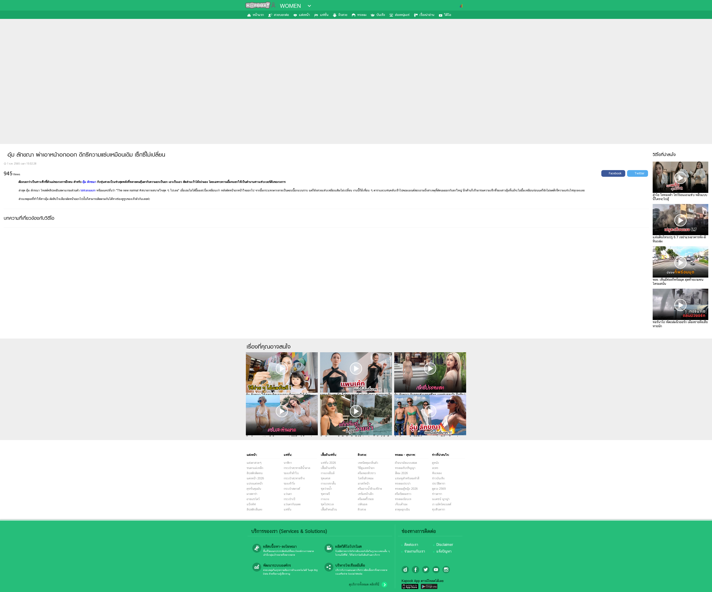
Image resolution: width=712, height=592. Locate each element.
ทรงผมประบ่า (403, 483)
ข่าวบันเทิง (438, 478)
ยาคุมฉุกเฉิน (402, 509)
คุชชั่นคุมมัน (254, 488)
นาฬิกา (288, 463)
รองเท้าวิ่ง (289, 483)
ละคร (435, 468)
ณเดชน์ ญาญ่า (440, 499)
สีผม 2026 (401, 473)
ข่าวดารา (437, 494)
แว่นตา (288, 494)
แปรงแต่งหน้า (255, 483)
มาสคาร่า (252, 494)
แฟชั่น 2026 (328, 463)
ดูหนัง (435, 463)
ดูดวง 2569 (439, 488)
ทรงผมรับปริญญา (405, 468)
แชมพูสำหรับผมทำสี (407, 478)
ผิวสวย (342, 15)
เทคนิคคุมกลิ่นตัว (368, 463)
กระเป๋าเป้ (289, 499)
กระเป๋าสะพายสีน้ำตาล (297, 468)
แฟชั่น (324, 15)
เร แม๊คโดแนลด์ (441, 504)
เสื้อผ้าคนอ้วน (329, 509)
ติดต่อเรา (411, 544)
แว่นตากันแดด (292, 504)
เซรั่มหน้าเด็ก (365, 494)
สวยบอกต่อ (281, 15)
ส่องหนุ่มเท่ (402, 15)
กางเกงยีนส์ (327, 473)
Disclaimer (444, 544)
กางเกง (325, 499)
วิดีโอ (447, 15)
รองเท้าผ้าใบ (291, 473)
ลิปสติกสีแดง (254, 509)
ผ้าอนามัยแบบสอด (406, 463)
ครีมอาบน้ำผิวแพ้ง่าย (370, 488)
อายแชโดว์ (253, 499)
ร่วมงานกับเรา (414, 551)
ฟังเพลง (437, 473)
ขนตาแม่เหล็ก (255, 468)
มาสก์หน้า (364, 483)
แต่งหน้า (304, 15)
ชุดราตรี (325, 494)
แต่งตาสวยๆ (254, 463)
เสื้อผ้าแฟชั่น (328, 468)
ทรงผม (361, 15)
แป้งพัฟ (251, 504)
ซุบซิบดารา (438, 509)
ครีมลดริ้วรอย (366, 499)
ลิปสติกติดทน (255, 473)
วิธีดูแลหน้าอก (366, 468)
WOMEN (290, 5)
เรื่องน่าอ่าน (426, 15)
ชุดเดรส (325, 478)
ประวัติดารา (438, 483)
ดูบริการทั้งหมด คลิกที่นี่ (364, 584)
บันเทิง (380, 15)
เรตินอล (362, 504)
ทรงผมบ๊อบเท (403, 499)
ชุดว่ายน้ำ (326, 488)
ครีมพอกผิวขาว (367, 473)
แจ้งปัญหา (443, 551)
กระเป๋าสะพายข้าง (294, 478)
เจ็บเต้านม (401, 504)
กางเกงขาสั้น (328, 483)
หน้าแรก (258, 15)
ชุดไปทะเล (327, 504)
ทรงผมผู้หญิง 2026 (406, 488)
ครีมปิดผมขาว (403, 494)
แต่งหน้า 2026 (255, 478)
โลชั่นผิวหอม (365, 478)
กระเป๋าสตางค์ (292, 488)
